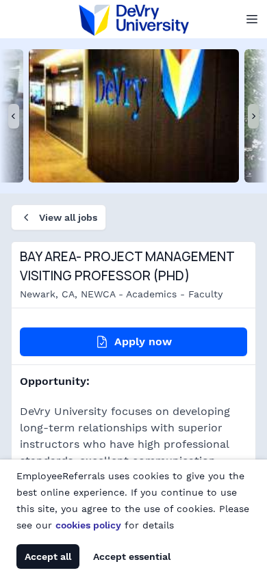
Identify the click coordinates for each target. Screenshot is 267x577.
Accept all (48, 556)
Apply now (143, 341)
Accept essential (131, 556)
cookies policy (88, 525)
